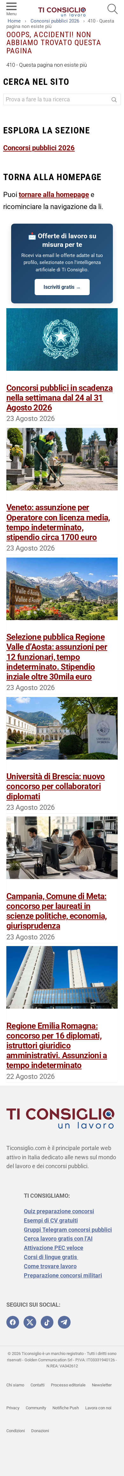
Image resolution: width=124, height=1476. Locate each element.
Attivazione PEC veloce (53, 1247)
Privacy (12, 1407)
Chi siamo (15, 1385)
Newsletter (102, 1385)
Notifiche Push (65, 1407)
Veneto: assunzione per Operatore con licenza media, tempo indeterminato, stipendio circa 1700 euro (58, 522)
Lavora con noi (98, 1407)
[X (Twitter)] (30, 1322)
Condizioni (15, 1430)
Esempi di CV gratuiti (51, 1220)
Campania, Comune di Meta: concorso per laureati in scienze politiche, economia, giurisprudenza (56, 911)
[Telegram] (64, 1322)
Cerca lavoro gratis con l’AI (58, 1238)
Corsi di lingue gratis (51, 1257)
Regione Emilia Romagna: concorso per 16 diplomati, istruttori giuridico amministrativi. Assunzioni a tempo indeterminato (56, 1045)
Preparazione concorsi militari (63, 1275)
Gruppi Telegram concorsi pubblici (68, 1229)
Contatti (38, 1385)
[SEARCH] (112, 9)
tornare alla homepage (54, 195)
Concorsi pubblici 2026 (39, 148)
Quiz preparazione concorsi (59, 1211)
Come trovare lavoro (50, 1266)
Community (36, 1407)
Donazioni (40, 1430)
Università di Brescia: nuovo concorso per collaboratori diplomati (55, 786)
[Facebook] (12, 1322)
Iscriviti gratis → (62, 287)
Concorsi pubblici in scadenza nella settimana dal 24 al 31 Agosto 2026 (59, 397)
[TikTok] (47, 1322)
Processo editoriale (68, 1385)
